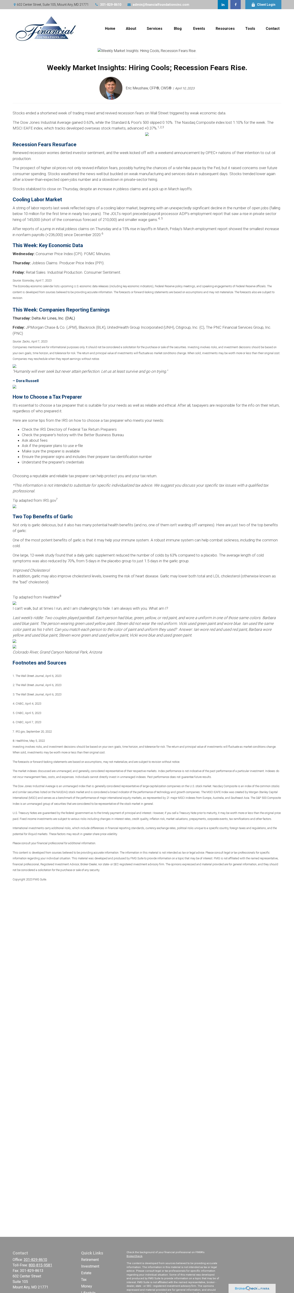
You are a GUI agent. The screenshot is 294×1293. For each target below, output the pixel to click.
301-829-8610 (110, 4)
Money (86, 1286)
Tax (84, 1279)
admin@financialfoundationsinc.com (161, 4)
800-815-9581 (40, 1265)
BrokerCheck (134, 1256)
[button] (110, 28)
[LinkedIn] (223, 4)
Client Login (266, 4)
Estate (86, 1273)
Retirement (90, 1259)
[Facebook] (235, 4)
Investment (90, 1266)
